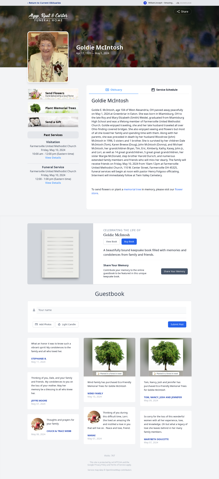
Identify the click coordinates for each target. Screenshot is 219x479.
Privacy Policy (100, 464)
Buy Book (129, 241)
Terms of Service (118, 464)
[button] (109, 357)
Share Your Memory (174, 271)
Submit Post (177, 324)
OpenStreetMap (113, 470)
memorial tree (132, 189)
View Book (111, 241)
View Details (53, 157)
